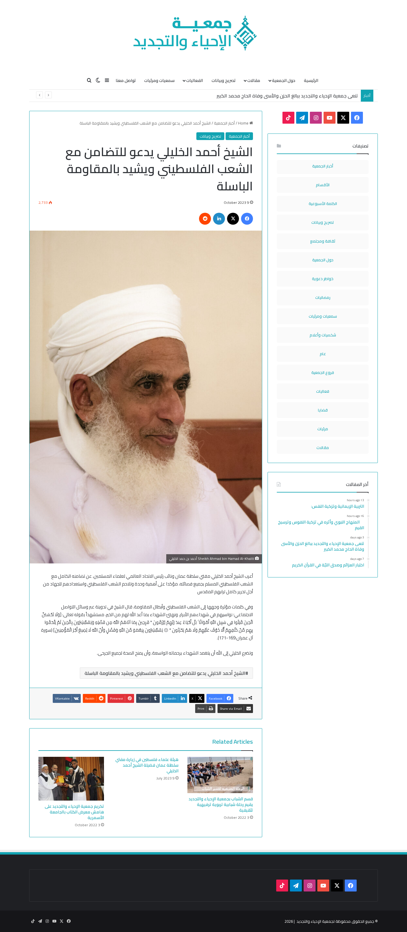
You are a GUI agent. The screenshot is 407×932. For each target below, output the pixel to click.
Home (243, 123)
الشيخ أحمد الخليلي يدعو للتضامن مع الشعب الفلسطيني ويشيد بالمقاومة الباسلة (165, 673)
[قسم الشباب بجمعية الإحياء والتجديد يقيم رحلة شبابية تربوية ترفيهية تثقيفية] (220, 775)
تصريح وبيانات (224, 80)
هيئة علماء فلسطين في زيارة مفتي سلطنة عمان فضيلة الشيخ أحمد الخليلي (146, 765)
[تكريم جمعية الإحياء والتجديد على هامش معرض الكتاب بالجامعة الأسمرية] (71, 779)
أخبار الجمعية (224, 123)
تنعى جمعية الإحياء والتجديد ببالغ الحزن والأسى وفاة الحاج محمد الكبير (287, 95)
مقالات (253, 80)
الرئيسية (311, 80)
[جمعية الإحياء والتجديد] (203, 36)
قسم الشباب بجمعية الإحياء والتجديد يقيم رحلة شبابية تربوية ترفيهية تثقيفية (221, 804)
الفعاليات (194, 80)
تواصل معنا (126, 80)
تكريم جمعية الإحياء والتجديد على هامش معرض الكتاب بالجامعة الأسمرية (74, 811)
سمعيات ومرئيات (159, 80)
